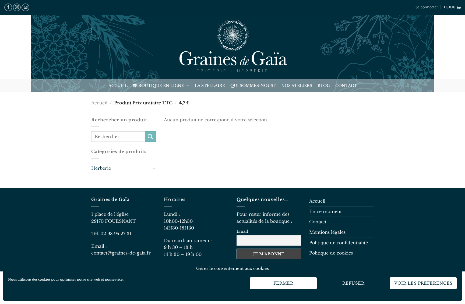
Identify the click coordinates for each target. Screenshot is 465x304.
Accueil (118, 85)
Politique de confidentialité (338, 242)
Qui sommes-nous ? (253, 85)
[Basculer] (154, 168)
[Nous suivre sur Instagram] (17, 7)
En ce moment (325, 211)
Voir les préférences (423, 283)
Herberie (101, 168)
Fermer (283, 283)
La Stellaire (210, 85)
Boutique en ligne (161, 85)
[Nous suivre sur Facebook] (8, 7)
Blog (324, 85)
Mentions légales (327, 232)
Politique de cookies (331, 253)
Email (242, 231)
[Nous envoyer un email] (25, 7)
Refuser (353, 283)
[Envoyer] (150, 136)
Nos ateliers (296, 85)
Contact (346, 85)
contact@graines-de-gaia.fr (121, 253)
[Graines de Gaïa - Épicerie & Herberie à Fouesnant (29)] (232, 47)
